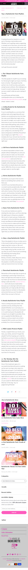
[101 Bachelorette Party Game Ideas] (14, 409)
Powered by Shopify (16, 560)
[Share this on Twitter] (8, 391)
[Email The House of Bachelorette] (20, 554)
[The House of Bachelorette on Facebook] (10, 554)
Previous (19, 8)
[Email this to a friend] (19, 391)
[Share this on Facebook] (11, 391)
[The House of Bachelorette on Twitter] (8, 554)
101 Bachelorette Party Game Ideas (12, 418)
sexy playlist (19, 201)
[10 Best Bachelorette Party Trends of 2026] (14, 433)
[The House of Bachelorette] (14, 3)
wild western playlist (10, 340)
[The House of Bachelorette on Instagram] (18, 554)
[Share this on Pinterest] (15, 391)
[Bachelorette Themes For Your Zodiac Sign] (14, 458)
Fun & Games (4, 423)
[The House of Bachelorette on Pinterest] (15, 554)
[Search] (22, 3)
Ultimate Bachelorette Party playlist (12, 99)
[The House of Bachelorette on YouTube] (13, 554)
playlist (21, 135)
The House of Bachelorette (13, 558)
